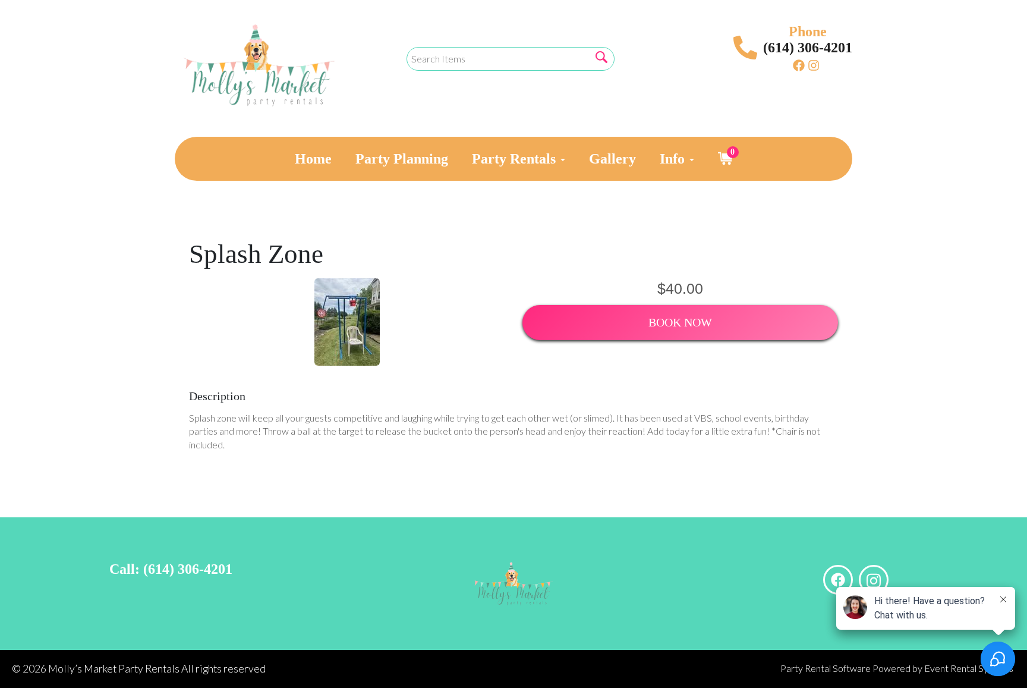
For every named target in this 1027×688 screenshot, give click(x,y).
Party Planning (401, 158)
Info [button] (674, 158)
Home (313, 158)
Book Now (680, 322)
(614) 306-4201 (807, 47)
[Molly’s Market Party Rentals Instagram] (814, 65)
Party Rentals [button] (515, 158)
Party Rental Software (825, 668)
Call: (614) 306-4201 (170, 569)
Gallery (612, 158)
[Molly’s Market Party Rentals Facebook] (799, 65)
